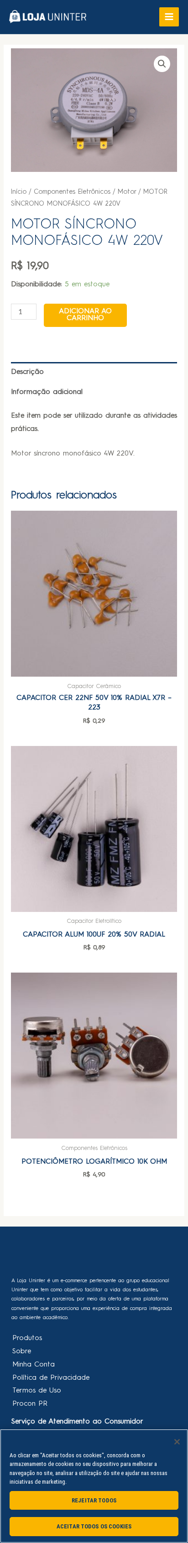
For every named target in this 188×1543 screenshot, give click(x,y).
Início (18, 192)
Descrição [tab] (27, 372)
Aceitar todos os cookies (94, 1526)
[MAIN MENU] (169, 17)
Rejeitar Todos (94, 1500)
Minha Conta (33, 1364)
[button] (162, 64)
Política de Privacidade (50, 1378)
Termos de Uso (36, 1390)
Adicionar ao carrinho (85, 315)
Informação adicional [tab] (47, 392)
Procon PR (29, 1404)
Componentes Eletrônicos (72, 192)
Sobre (21, 1351)
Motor (127, 192)
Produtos (27, 1338)
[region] (94, 1486)
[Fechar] (177, 1442)
